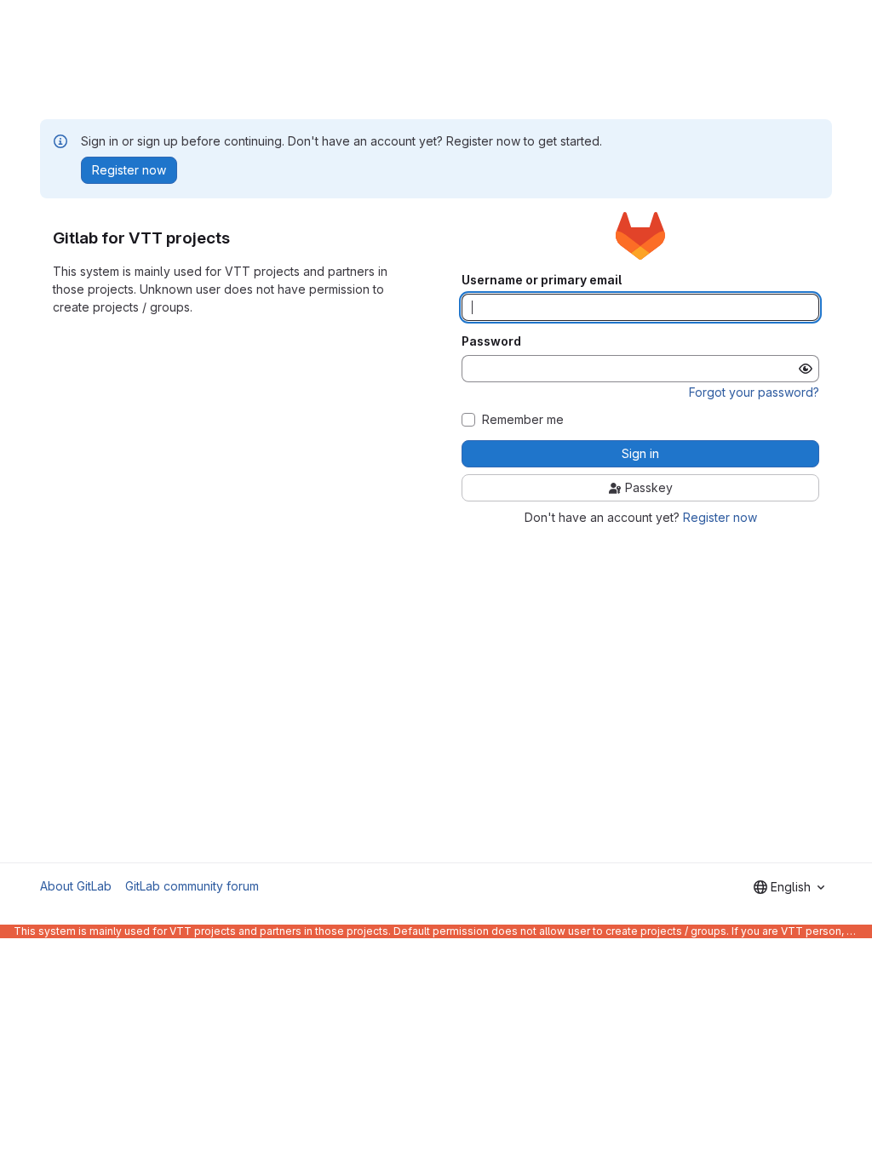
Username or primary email (542, 280)
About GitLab (76, 886)
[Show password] (805, 368)
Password (491, 341)
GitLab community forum (192, 886)
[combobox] (789, 887)
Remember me (523, 420)
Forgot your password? (754, 392)
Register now (720, 517)
